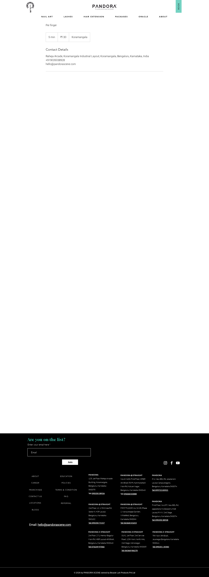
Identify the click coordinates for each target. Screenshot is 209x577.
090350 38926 (98, 493)
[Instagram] (165, 463)
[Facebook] (171, 463)
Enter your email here (38, 444)
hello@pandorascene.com (54, 524)
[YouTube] (178, 463)
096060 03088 (130, 494)
